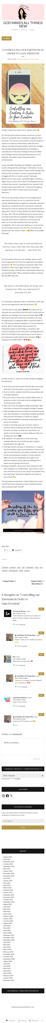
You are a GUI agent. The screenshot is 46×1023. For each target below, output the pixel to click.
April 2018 (6, 971)
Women (27, 571)
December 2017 (8, 980)
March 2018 (7, 973)
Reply (41, 609)
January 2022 (8, 892)
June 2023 (6, 878)
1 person (22, 624)
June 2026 (6, 859)
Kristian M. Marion (19, 611)
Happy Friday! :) (9, 581)
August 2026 (7, 857)
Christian (5, 567)
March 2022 (7, 888)
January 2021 (8, 919)
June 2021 (6, 907)
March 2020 (7, 933)
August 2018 (7, 961)
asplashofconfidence (20, 697)
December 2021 (8, 895)
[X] (11, 796)
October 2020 (8, 921)
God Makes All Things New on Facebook (23, 991)
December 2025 (8, 862)
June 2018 (6, 966)
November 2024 (8, 873)
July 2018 (6, 964)
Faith (18, 567)
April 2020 (6, 930)
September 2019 (9, 940)
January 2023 (8, 881)
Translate (17, 779)
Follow (23, 827)
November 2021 (8, 897)
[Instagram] (3, 796)
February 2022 (8, 890)
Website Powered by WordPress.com (23, 1007)
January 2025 (8, 871)
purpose (4, 571)
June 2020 (6, 926)
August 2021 (7, 904)
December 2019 (8, 935)
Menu (8, 38)
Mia (14, 657)
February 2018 (8, 975)
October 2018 (8, 956)
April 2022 (6, 885)
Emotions (13, 567)
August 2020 (7, 923)
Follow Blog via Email (23, 807)
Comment (36, 759)
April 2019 (6, 947)
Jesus (36, 567)
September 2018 (9, 959)
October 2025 (8, 864)
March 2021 (7, 914)
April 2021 (6, 911)
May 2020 (6, 928)
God (23, 567)
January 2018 (8, 978)
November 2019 (8, 937)
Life (41, 567)
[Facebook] (7, 796)
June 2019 (6, 942)
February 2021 (8, 916)
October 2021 (8, 900)
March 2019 (7, 949)
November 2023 (8, 876)
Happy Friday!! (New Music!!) (37, 582)
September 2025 (9, 866)
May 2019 (6, 945)
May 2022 (6, 883)
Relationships (13, 571)
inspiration (29, 567)
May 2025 (6, 869)
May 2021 (6, 909)
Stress (21, 571)
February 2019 (8, 952)
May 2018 (6, 968)
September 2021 (9, 902)
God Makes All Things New (23, 24)
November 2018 (8, 954)
